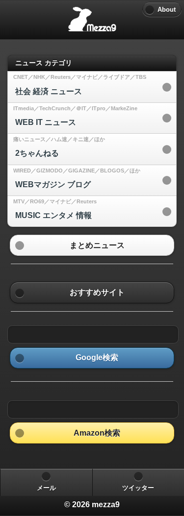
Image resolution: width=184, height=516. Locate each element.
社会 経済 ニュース (48, 91)
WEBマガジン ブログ (53, 184)
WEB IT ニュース (45, 122)
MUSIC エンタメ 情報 (53, 215)
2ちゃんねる (37, 153)
